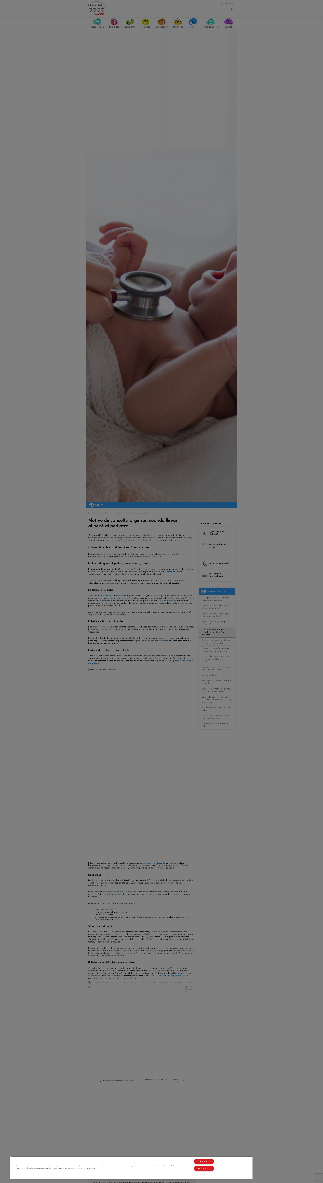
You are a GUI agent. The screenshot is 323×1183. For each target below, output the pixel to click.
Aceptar (204, 1161)
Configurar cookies (205, 1174)
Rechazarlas (204, 1168)
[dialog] (131, 1168)
